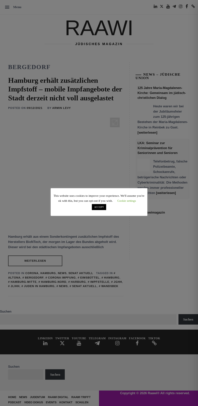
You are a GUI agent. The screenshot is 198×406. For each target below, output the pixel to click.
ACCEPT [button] (99, 207)
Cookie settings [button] (126, 200)
